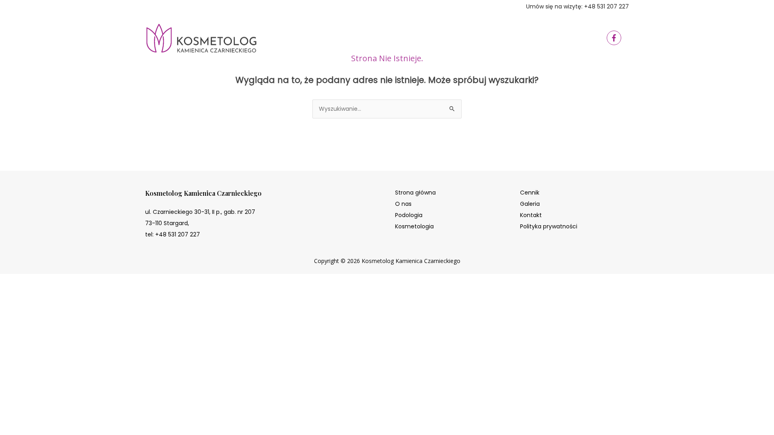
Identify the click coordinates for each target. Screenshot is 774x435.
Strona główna (415, 192)
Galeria (530, 204)
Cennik (529, 192)
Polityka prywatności (548, 226)
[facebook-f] (615, 38)
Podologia (408, 215)
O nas (403, 204)
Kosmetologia (414, 226)
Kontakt (531, 215)
